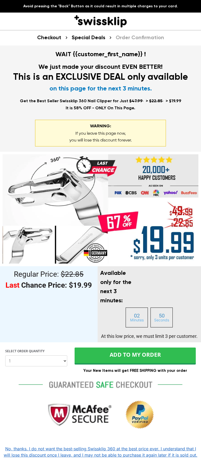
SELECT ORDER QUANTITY (24, 351)
